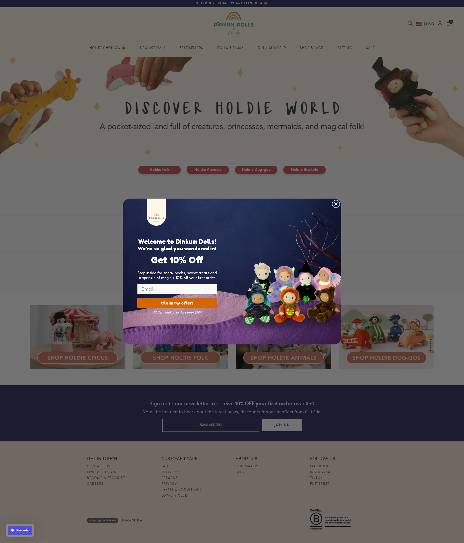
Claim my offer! (177, 302)
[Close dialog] (336, 204)
